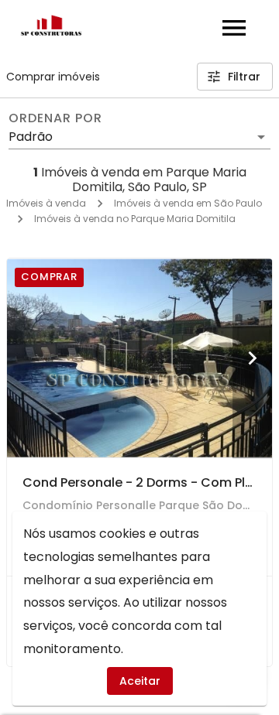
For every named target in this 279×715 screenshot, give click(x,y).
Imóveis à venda (46, 203)
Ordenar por (55, 118)
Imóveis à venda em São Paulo (188, 203)
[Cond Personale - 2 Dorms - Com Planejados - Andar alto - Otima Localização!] (139, 357)
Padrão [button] (31, 136)
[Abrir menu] (234, 28)
